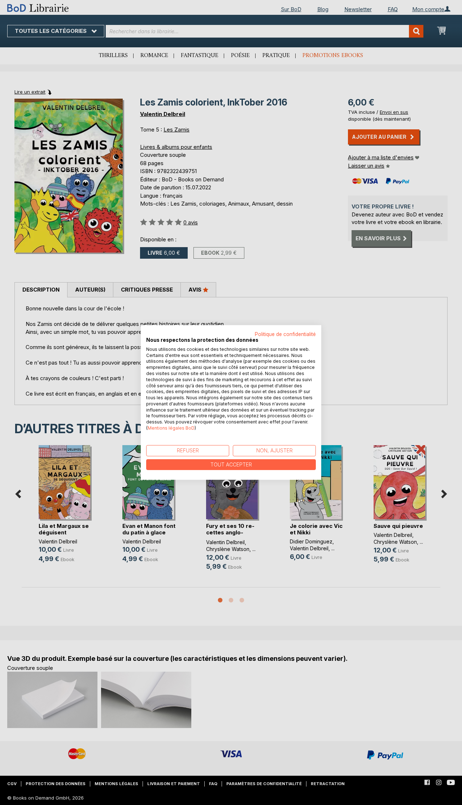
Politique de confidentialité (285, 334)
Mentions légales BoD (171, 428)
